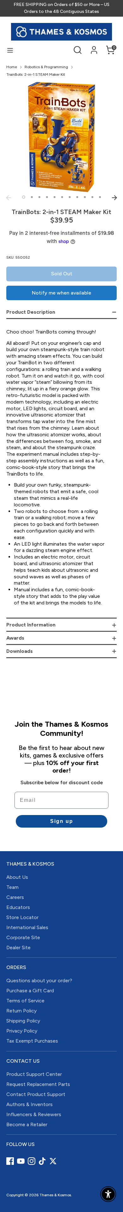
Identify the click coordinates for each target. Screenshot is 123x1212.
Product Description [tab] (30, 312)
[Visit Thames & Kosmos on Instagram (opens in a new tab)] (31, 1161)
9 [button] (85, 197)
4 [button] (47, 197)
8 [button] (77, 197)
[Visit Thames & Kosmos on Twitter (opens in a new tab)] (53, 1161)
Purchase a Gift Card (30, 991)
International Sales (27, 927)
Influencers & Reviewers (33, 1114)
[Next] (114, 198)
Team (12, 887)
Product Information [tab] (31, 625)
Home (11, 67)
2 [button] (32, 197)
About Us (17, 877)
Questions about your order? (39, 980)
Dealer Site (18, 947)
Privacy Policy (21, 1031)
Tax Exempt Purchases (32, 1041)
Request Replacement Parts (38, 1084)
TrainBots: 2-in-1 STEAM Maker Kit (35, 74)
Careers (15, 897)
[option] (61, 137)
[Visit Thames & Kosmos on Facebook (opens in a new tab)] (10, 1161)
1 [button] (23, 197)
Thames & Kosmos (55, 1195)
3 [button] (39, 197)
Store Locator (22, 917)
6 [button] (62, 197)
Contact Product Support (35, 1094)
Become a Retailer (26, 1124)
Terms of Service (25, 1001)
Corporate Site (23, 937)
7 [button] (70, 197)
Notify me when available (61, 293)
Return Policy (21, 1011)
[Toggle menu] (10, 50)
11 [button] (100, 197)
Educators (18, 907)
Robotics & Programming (46, 67)
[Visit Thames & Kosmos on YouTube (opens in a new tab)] (21, 1161)
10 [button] (92, 197)
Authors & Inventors (29, 1104)
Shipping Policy (23, 1021)
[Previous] (8, 198)
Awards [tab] (15, 638)
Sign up (61, 821)
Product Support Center (34, 1074)
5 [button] (55, 197)
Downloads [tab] (19, 651)
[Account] (94, 47)
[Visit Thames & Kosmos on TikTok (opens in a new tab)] (42, 1161)
